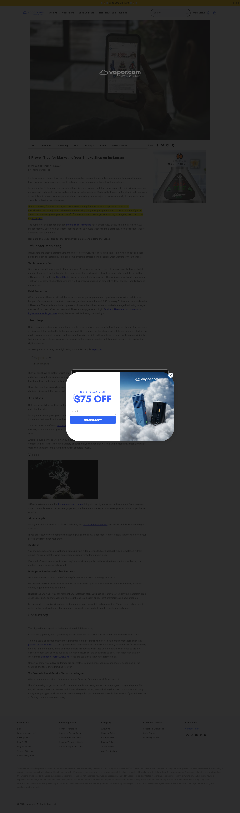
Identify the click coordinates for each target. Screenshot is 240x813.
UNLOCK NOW (93, 420)
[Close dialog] (170, 375)
